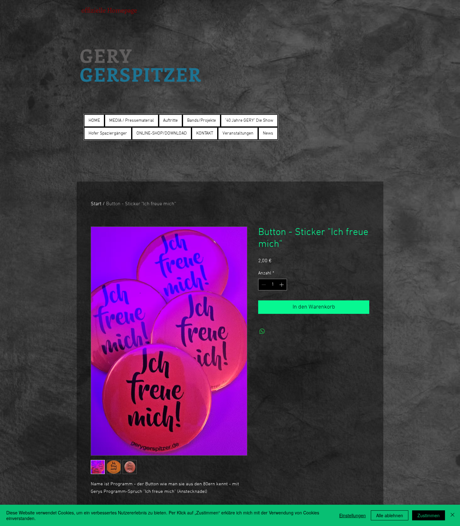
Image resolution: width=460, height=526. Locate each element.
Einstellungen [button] (352, 515)
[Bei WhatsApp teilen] (262, 331)
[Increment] (282, 284)
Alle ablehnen (389, 515)
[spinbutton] (272, 284)
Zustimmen (428, 515)
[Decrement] (263, 284)
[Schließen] (452, 515)
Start (96, 204)
